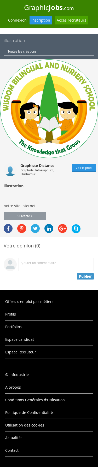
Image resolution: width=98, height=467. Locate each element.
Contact (12, 450)
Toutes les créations (22, 51)
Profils (10, 314)
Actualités (13, 437)
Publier (85, 276)
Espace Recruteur (20, 351)
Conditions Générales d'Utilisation (35, 399)
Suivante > (25, 216)
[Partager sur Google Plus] (62, 228)
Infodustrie (19, 374)
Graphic (49, 7)
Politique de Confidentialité (29, 412)
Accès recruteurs (71, 20)
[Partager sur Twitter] (35, 228)
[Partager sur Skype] (76, 228)
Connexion (17, 20)
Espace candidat (19, 339)
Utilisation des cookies (24, 425)
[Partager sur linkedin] (48, 228)
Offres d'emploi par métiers (29, 301)
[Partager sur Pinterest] (21, 228)
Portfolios (13, 326)
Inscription (40, 20)
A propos (13, 387)
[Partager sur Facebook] (8, 228)
